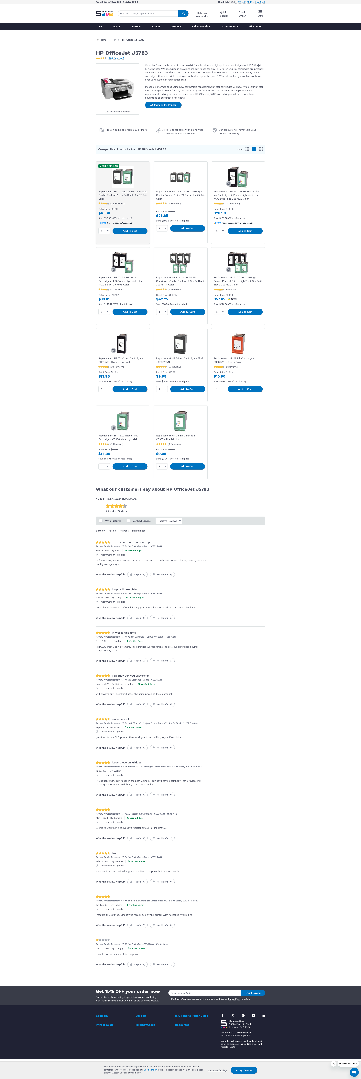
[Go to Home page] (104, 13)
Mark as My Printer (164, 104)
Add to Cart (130, 230)
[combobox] (153, 13)
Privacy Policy (234, 999)
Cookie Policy (150, 1069)
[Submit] (183, 13)
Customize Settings (217, 1070)
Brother (136, 26)
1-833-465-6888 (243, 2)
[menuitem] (247, 149)
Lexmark (176, 26)
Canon (156, 26)
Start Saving (253, 992)
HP (100, 26)
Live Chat (260, 2)
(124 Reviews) (116, 57)
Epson (117, 26)
